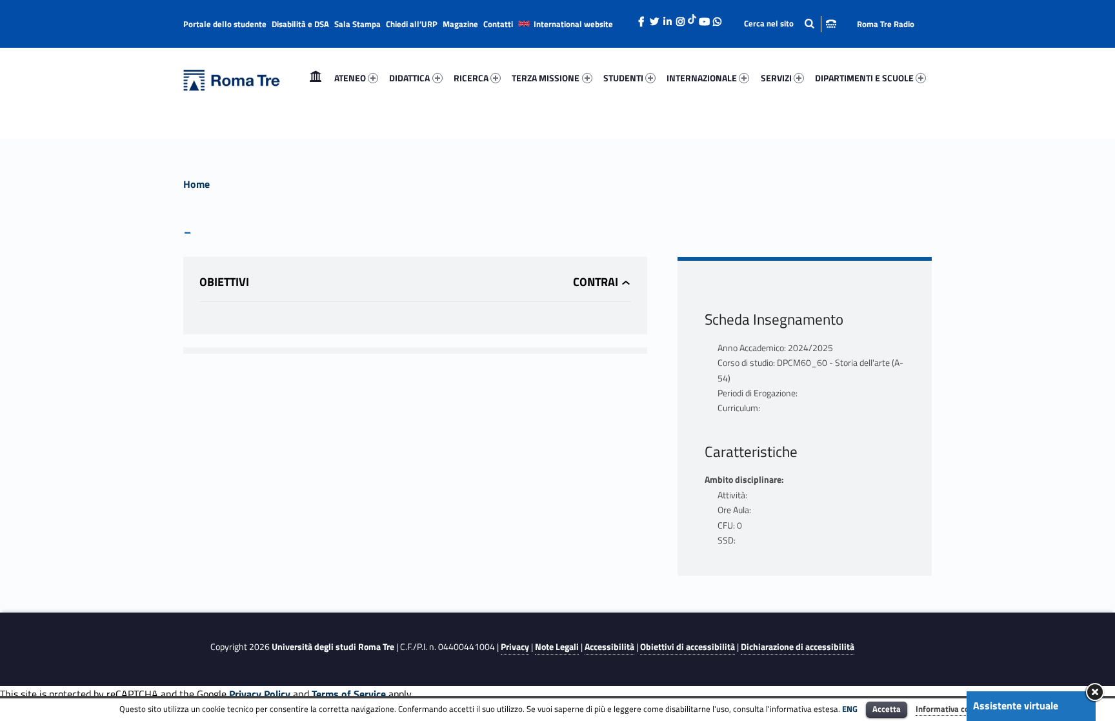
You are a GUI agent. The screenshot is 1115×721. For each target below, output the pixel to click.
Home (315, 78)
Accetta (886, 708)
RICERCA (471, 78)
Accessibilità (609, 647)
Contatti (498, 23)
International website (573, 23)
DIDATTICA (409, 78)
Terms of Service (349, 694)
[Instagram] (680, 18)
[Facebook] (641, 18)
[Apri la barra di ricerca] (790, 23)
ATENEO (350, 78)
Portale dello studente (224, 23)
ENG (850, 708)
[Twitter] (654, 18)
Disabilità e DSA (300, 23)
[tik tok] (692, 17)
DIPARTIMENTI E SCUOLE (864, 78)
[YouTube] (704, 18)
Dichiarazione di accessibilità (797, 647)
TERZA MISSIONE (545, 78)
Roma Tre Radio (885, 23)
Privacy (515, 647)
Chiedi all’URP (411, 23)
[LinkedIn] (667, 18)
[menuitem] (315, 78)
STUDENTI (623, 78)
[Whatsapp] (717, 18)
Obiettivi (224, 281)
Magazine (460, 23)
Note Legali (557, 647)
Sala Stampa (357, 23)
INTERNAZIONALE (702, 78)
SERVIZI (776, 78)
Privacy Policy (259, 694)
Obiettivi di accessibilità (687, 647)
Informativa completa (956, 708)
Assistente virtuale (1015, 705)
